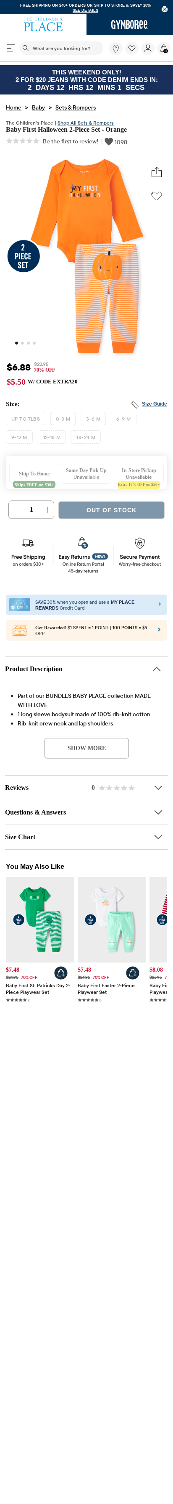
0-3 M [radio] (63, 421)
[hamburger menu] (11, 48)
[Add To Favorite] (156, 198)
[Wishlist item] (133, 53)
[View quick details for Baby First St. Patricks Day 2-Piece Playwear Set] (61, 976)
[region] (86, 7)
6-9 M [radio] (123, 421)
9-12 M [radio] (19, 440)
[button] (132, 49)
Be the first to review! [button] (70, 143)
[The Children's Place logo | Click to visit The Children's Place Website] (43, 25)
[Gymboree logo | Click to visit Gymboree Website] (129, 25)
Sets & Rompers (75, 108)
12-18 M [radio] (52, 440)
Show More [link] (86, 750)
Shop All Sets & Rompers (86, 124)
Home (13, 108)
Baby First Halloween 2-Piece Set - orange (71, 131)
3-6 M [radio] (93, 421)
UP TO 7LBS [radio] (25, 421)
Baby (38, 108)
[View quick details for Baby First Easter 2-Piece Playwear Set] (132, 976)
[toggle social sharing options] (156, 175)
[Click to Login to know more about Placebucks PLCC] (159, 634)
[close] (165, 9)
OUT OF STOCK (112, 513)
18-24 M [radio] (85, 440)
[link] (116, 49)
